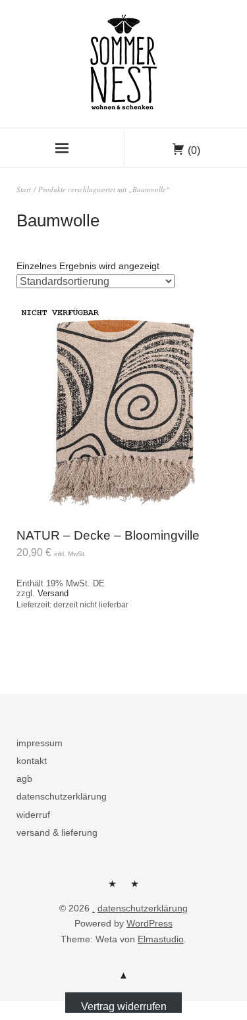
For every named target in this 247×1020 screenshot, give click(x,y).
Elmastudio (161, 939)
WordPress (149, 923)
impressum (39, 743)
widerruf (33, 814)
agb (24, 778)
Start (23, 189)
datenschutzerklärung (61, 796)
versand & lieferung (56, 832)
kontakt (31, 760)
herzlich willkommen (113, 888)
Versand (53, 593)
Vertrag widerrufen (124, 1006)
